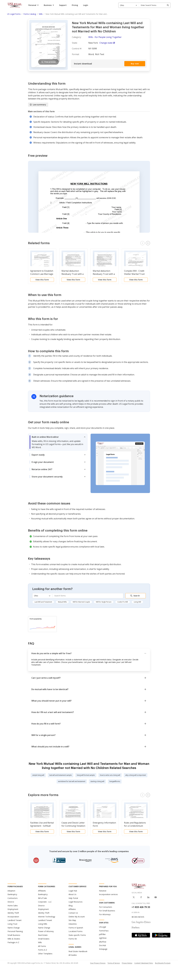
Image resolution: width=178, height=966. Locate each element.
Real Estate (43, 935)
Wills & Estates (14, 938)
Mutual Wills (62, 602)
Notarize (102, 890)
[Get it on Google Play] (161, 935)
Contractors (13, 898)
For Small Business (107, 910)
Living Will (137, 602)
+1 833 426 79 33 (141, 907)
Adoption (11, 890)
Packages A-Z (13, 942)
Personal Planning (15, 931)
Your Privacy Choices (97, 963)
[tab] (57, 442)
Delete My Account (77, 916)
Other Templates (45, 953)
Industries (73, 924)
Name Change (14, 927)
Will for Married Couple (81, 602)
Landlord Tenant (15, 920)
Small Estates (43, 938)
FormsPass (104, 930)
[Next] (148, 243)
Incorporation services (108, 894)
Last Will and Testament (43, 602)
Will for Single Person (103, 602)
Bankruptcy (12, 894)
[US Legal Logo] (139, 886)
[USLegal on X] (134, 897)
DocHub (102, 945)
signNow (102, 938)
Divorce (11, 902)
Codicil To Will (122, 602)
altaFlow (102, 941)
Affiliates (72, 909)
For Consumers (105, 907)
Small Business (14, 935)
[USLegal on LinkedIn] (148, 897)
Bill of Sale (42, 898)
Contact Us (73, 913)
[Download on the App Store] (141, 935)
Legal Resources (75, 902)
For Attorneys (105, 914)
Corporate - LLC (45, 902)
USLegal (102, 927)
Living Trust (12, 924)
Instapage (103, 949)
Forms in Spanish (76, 927)
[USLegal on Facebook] (141, 897)
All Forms (42, 946)
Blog (70, 905)
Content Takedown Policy (143, 963)
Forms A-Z (42, 950)
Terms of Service (114, 963)
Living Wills (42, 924)
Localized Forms (75, 931)
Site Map (72, 920)
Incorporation (13, 916)
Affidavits (42, 890)
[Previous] (142, 243)
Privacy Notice (127, 963)
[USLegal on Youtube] (156, 897)
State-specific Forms (77, 935)
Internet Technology (46, 916)
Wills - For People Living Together (105, 37)
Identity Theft (13, 913)
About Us (72, 894)
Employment (13, 909)
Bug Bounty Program (162, 963)
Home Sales (13, 905)
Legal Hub (73, 890)
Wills (40, 942)
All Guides (73, 955)
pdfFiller (102, 934)
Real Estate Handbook (78, 951)
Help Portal (73, 898)
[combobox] (128, 5)
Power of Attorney (46, 931)
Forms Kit (73, 938)
